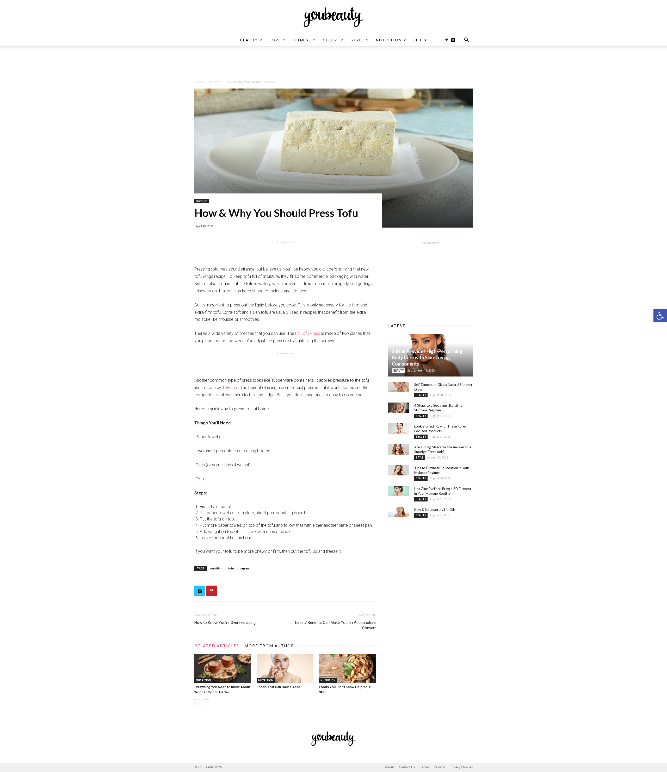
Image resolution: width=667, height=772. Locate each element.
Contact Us (407, 767)
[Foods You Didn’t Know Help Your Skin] (347, 668)
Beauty (249, 40)
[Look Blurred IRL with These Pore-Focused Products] (398, 428)
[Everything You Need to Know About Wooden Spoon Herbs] (222, 668)
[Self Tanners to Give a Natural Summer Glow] (398, 387)
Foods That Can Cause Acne (279, 687)
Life (418, 40)
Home (198, 82)
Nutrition (389, 40)
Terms (424, 767)
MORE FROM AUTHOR (269, 645)
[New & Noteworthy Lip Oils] (398, 512)
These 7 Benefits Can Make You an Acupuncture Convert (334, 625)
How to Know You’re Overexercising (225, 622)
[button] (660, 315)
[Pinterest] (446, 40)
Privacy (439, 767)
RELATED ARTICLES (216, 645)
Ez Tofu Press (307, 333)
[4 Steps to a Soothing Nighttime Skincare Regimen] (398, 408)
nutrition (216, 568)
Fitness (302, 40)
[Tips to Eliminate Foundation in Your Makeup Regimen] (398, 470)
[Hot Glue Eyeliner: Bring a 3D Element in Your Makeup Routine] (398, 491)
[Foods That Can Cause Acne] (285, 668)
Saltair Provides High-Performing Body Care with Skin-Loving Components (427, 357)
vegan (244, 568)
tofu (231, 568)
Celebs (331, 40)
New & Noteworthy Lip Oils (434, 509)
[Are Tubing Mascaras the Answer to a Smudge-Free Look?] (398, 449)
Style (357, 40)
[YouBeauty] (333, 17)
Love (275, 40)
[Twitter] (455, 40)
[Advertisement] (333, 64)
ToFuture (230, 387)
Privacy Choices (461, 767)
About (389, 767)
